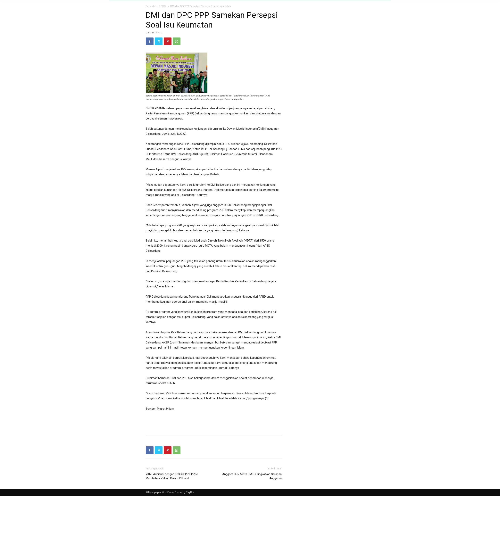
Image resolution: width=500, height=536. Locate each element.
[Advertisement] (213, 422)
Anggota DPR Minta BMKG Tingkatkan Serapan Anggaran (252, 476)
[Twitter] (158, 41)
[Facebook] (150, 41)
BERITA (163, 6)
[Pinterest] (167, 41)
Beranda (150, 6)
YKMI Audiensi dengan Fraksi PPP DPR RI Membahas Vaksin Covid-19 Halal (172, 476)
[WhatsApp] (176, 41)
